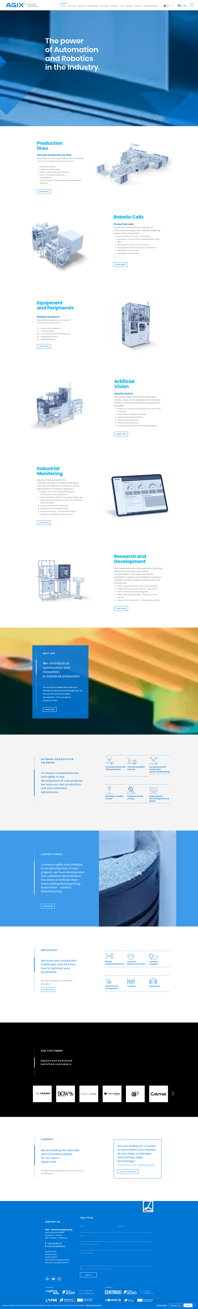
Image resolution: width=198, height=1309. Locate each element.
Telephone (121, 1226)
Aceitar (188, 1305)
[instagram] (59, 1279)
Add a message (87, 1253)
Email (82, 1235)
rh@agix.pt (48, 1173)
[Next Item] (173, 1094)
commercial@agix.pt (56, 1246)
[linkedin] (47, 1279)
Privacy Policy (51, 1254)
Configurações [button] (162, 1305)
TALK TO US (86, 1217)
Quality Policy (50, 1251)
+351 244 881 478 (54, 1243)
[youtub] (53, 1279)
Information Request (89, 1244)
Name (82, 1226)
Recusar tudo (175, 1305)
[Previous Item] (25, 1094)
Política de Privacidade (93, 1305)
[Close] (195, 1305)
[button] (88, 5)
